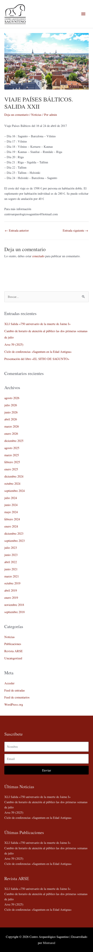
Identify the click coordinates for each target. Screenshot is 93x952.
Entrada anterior (17, 230)
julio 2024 (10, 498)
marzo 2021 (11, 576)
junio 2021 (11, 569)
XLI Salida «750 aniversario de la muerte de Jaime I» (37, 324)
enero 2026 (11, 433)
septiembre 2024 (14, 491)
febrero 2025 (12, 462)
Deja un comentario (16, 115)
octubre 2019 (12, 583)
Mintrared (49, 943)
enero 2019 (11, 597)
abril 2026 (10, 419)
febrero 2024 (12, 519)
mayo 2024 (11, 512)
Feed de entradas (14, 690)
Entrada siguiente (75, 230)
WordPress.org (13, 704)
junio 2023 (11, 555)
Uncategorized (13, 658)
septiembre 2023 (14, 541)
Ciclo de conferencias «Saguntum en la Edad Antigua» (38, 352)
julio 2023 (10, 548)
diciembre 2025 (13, 441)
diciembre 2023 (13, 533)
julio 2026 (10, 405)
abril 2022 (10, 562)
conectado (38, 256)
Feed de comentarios (17, 697)
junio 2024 (11, 505)
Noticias (36, 115)
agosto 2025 (11, 448)
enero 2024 (11, 526)
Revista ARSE (13, 651)
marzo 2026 (11, 426)
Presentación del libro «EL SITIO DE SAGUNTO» (36, 359)
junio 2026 (11, 412)
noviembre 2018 (14, 605)
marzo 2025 (11, 455)
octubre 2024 (12, 483)
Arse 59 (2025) (13, 344)
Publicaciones (12, 644)
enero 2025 (11, 469)
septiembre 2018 (14, 612)
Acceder (9, 683)
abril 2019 (10, 590)
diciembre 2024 (13, 476)
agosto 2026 (11, 398)
